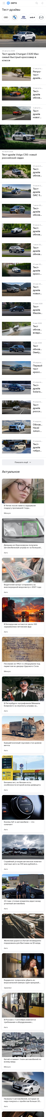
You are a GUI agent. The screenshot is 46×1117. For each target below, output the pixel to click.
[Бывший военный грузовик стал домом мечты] (23, 734)
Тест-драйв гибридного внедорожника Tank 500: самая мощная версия (38, 447)
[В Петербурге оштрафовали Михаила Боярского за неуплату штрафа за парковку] (23, 694)
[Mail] (8, 3)
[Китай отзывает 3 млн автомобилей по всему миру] (23, 1050)
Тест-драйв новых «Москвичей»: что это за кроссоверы (38, 290)
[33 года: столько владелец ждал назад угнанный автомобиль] (23, 892)
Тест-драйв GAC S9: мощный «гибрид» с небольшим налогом (38, 192)
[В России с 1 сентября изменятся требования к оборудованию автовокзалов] (23, 1011)
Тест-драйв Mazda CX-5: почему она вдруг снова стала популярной (38, 310)
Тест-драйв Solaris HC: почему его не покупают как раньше (38, 388)
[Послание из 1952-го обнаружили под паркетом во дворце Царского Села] (23, 655)
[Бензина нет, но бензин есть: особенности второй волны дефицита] (23, 774)
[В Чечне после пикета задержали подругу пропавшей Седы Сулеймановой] (23, 497)
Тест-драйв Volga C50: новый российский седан (19, 156)
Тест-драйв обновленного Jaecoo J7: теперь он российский (38, 212)
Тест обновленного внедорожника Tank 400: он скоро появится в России (38, 329)
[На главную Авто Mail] (13, 3)
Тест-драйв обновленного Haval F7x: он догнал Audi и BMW (38, 231)
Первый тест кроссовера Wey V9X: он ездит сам (38, 369)
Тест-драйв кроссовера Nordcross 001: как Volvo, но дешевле (38, 270)
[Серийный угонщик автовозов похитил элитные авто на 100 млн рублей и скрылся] (23, 853)
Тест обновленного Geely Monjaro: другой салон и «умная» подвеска (38, 349)
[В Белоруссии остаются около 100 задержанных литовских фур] (23, 615)
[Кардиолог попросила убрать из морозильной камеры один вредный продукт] (23, 971)
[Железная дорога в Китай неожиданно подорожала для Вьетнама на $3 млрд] (23, 932)
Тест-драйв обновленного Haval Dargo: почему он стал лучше (38, 172)
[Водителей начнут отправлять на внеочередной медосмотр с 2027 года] (23, 576)
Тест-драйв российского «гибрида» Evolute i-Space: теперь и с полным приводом (38, 408)
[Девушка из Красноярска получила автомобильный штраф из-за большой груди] (23, 536)
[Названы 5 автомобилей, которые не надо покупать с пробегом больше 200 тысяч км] (23, 1090)
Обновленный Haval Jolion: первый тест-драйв (38, 428)
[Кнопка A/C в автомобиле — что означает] (23, 813)
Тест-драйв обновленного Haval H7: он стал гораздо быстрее (38, 251)
